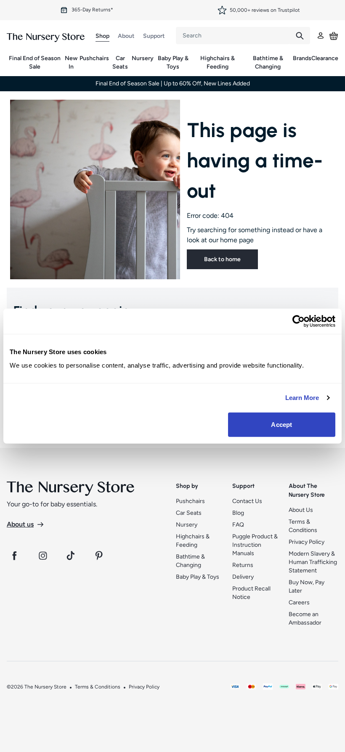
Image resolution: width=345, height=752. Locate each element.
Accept (281, 424)
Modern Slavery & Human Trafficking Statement (313, 562)
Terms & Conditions (97, 687)
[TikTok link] (71, 555)
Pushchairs (94, 58)
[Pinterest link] (100, 555)
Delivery (243, 576)
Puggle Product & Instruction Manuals (255, 545)
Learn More (302, 397)
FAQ (238, 524)
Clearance (324, 58)
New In (71, 62)
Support (154, 36)
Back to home (222, 259)
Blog (238, 512)
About (126, 36)
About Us (301, 510)
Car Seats (120, 62)
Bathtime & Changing (268, 62)
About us (20, 524)
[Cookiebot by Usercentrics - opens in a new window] (298, 321)
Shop (102, 36)
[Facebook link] (14, 555)
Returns (242, 565)
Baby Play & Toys (173, 62)
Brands (302, 58)
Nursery (143, 58)
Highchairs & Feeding (217, 62)
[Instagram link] (42, 555)
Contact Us (247, 501)
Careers (299, 602)
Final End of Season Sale (35, 62)
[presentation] (232, 35)
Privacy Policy (306, 541)
